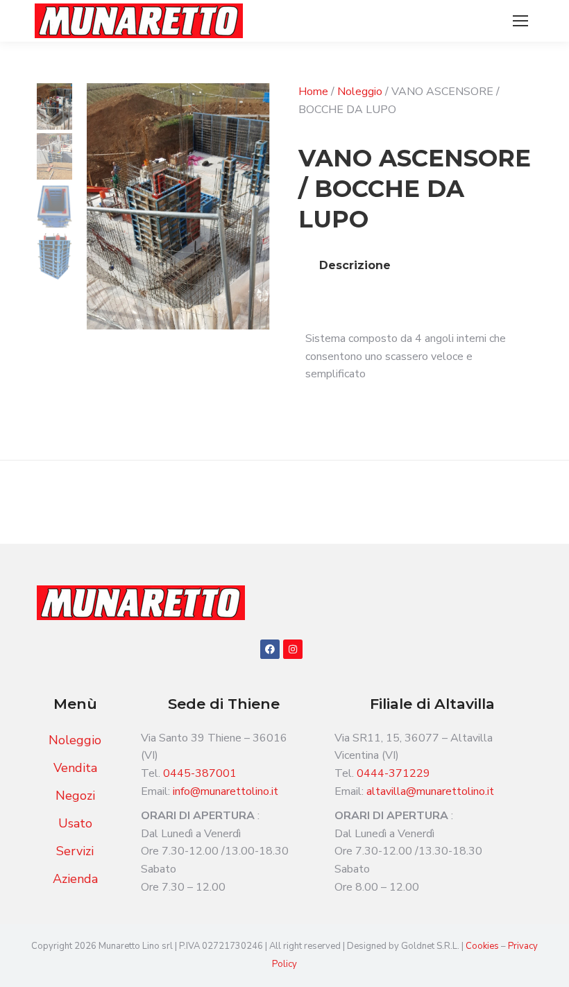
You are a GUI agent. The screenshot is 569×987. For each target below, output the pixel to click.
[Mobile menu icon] (520, 21)
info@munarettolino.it (225, 791)
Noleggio (359, 91)
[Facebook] (270, 649)
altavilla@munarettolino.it (430, 791)
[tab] (354, 266)
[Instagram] (293, 649)
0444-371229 (393, 773)
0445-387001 (200, 773)
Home (313, 91)
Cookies (483, 946)
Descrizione (355, 265)
